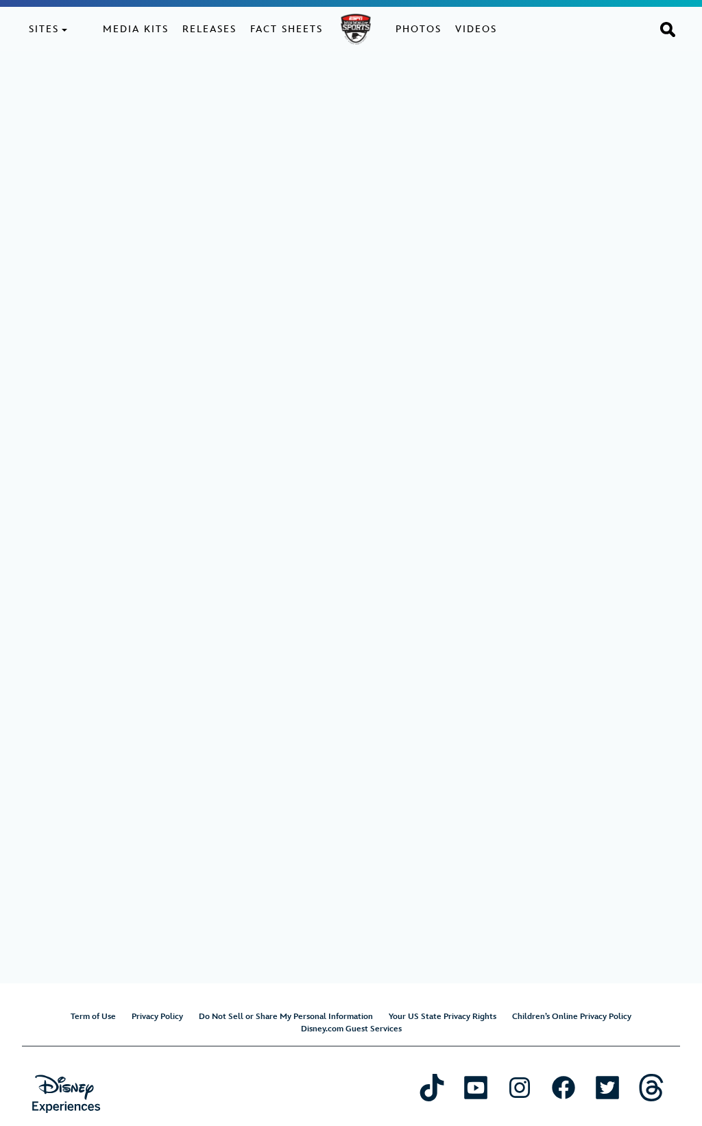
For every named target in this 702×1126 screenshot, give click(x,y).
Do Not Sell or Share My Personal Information (286, 1016)
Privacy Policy (157, 1016)
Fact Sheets (286, 29)
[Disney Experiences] (66, 1094)
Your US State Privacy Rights (442, 1016)
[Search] (667, 29)
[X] (607, 1087)
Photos (418, 29)
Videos (476, 29)
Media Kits (136, 29)
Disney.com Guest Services (351, 1029)
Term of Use (93, 1016)
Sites (44, 29)
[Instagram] (519, 1087)
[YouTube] (475, 1087)
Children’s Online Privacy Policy (571, 1016)
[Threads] (651, 1087)
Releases (209, 29)
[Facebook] (563, 1087)
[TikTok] (432, 1087)
